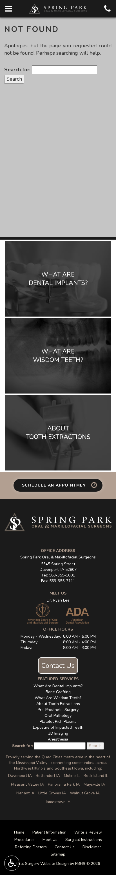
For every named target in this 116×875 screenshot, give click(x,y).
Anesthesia (58, 739)
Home (19, 832)
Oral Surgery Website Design (42, 863)
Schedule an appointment (56, 485)
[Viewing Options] (11, 863)
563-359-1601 (62, 575)
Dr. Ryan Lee (58, 600)
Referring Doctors (31, 847)
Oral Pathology (58, 715)
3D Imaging (58, 733)
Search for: (17, 69)
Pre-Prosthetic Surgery (58, 709)
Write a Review (88, 832)
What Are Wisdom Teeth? (58, 698)
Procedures (24, 839)
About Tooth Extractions (58, 703)
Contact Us (58, 665)
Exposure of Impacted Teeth (58, 727)
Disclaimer (91, 847)
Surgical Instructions (83, 839)
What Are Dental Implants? (58, 686)
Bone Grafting (58, 692)
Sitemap (58, 854)
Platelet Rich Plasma (58, 721)
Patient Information (49, 832)
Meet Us (50, 839)
